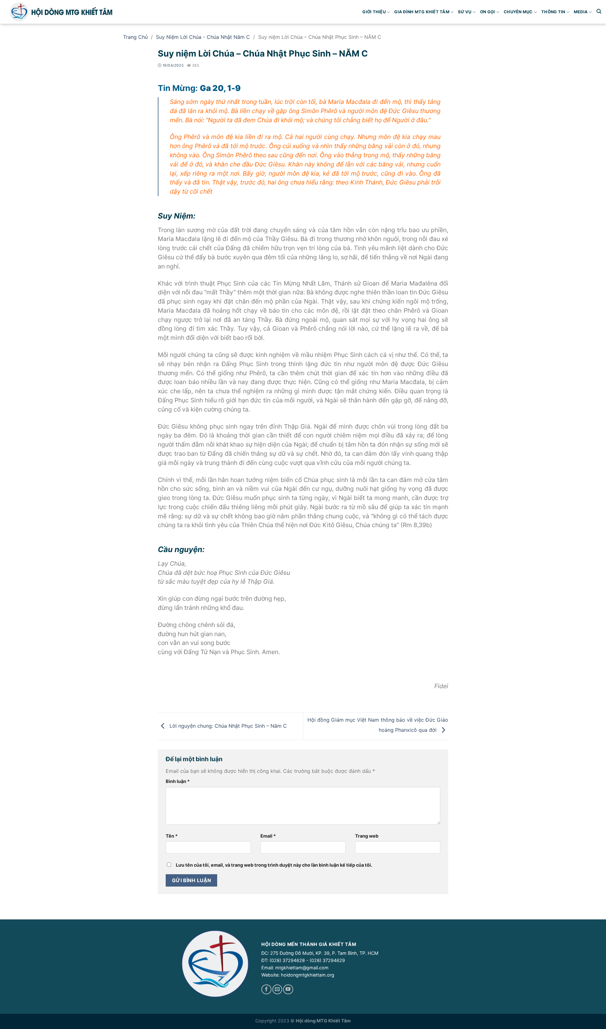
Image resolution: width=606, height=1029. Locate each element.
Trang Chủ (135, 37)
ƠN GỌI (487, 11)
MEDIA (581, 11)
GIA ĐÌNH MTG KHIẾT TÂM (421, 11)
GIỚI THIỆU (374, 11)
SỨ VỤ (464, 11)
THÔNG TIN (553, 11)
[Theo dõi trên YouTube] (288, 989)
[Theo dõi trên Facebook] (266, 989)
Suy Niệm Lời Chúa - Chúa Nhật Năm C (203, 37)
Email (268, 836)
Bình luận (178, 781)
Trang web (366, 836)
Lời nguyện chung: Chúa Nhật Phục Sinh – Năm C (227, 726)
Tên (172, 836)
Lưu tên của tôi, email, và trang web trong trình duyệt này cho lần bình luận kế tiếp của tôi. (274, 865)
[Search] (599, 11)
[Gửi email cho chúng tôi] (277, 989)
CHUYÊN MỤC (518, 11)
